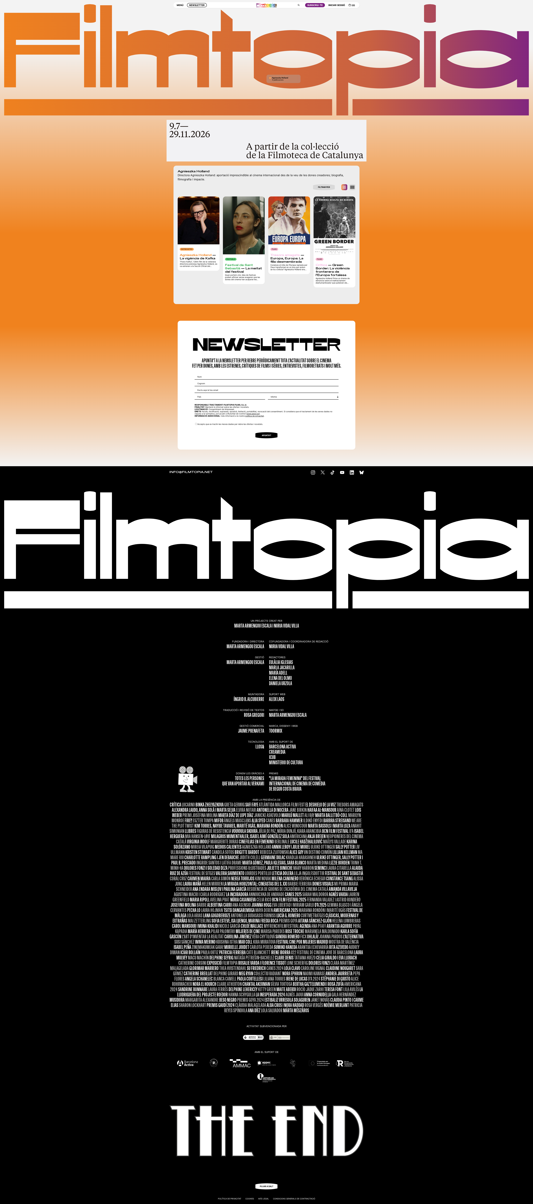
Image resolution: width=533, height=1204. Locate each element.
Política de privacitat (229, 1198)
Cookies (249, 1198)
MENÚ (180, 5)
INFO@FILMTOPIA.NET (191, 472)
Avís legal (263, 1198)
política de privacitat (254, 416)
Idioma (274, 397)
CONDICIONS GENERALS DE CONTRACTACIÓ (294, 1198)
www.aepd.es (253, 413)
